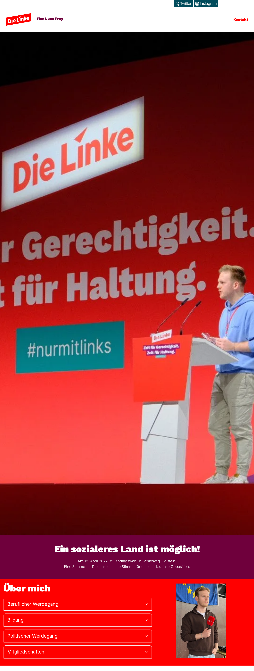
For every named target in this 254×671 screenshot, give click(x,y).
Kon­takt (240, 19)
